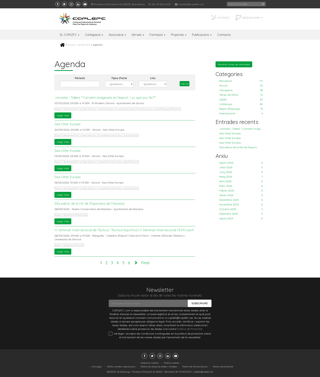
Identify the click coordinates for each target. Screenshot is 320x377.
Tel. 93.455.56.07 (161, 4)
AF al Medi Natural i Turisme (90, 108)
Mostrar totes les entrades (234, 64)
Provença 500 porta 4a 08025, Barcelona (119, 4)
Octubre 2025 (241, 209)
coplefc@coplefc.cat (191, 4)
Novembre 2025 (241, 204)
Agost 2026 (241, 162)
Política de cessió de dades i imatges (159, 366)
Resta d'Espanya (241, 108)
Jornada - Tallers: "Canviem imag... (240, 128)
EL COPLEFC (69, 35)
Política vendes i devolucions (121, 366)
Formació (157, 35)
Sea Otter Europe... (230, 133)
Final (145, 262)
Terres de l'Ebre (241, 94)
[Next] (136, 262)
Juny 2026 (241, 172)
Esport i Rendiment (64, 108)
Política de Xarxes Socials (194, 366)
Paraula (80, 78)
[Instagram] (71, 4)
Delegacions (251, 17)
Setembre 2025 (241, 213)
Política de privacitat (223, 366)
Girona (176, 108)
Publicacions (201, 35)
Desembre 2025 (241, 199)
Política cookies (171, 362)
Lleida (241, 99)
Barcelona (241, 81)
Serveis (137, 35)
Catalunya (81, 214)
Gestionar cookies (150, 362)
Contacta (223, 35)
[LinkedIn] (78, 4)
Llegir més (63, 115)
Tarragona (241, 90)
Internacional (241, 113)
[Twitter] (64, 4)
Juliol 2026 (241, 167)
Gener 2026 (241, 195)
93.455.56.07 (185, 371)
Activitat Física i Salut (149, 108)
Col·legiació (93, 35)
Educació (166, 108)
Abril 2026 (241, 181)
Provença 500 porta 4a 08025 (147, 371)
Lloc (153, 78)
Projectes (178, 35)
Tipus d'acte (119, 78)
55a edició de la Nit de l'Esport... (238, 147)
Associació (116, 35)
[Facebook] (57, 4)
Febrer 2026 (241, 190)
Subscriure (199, 303)
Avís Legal (96, 366)
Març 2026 (241, 186)
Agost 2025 (241, 218)
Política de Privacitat (189, 329)
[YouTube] (85, 4)
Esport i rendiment (79, 44)
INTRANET (224, 17)
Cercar (184, 83)
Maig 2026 (241, 176)
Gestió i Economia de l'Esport (121, 108)
